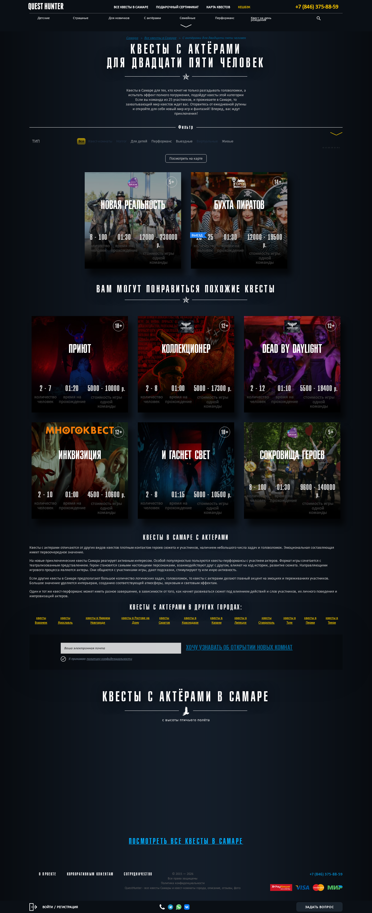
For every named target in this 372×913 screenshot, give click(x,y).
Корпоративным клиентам (90, 874)
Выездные (184, 141)
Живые (227, 141)
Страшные (80, 18)
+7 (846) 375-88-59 (317, 6)
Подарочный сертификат (177, 7)
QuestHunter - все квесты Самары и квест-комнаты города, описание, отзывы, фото (182, 888)
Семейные (187, 18)
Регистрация (67, 907)
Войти (47, 907)
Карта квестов (218, 7)
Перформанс (224, 18)
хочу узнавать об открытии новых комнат (239, 647)
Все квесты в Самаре (131, 7)
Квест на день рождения (261, 19)
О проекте (48, 874)
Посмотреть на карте (186, 158)
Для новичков (119, 18)
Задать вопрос (319, 907)
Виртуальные (207, 141)
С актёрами (152, 18)
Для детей (139, 141)
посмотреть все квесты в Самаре (186, 841)
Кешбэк (244, 7)
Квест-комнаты (100, 141)
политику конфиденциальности (109, 659)
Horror (121, 141)
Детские (44, 18)
